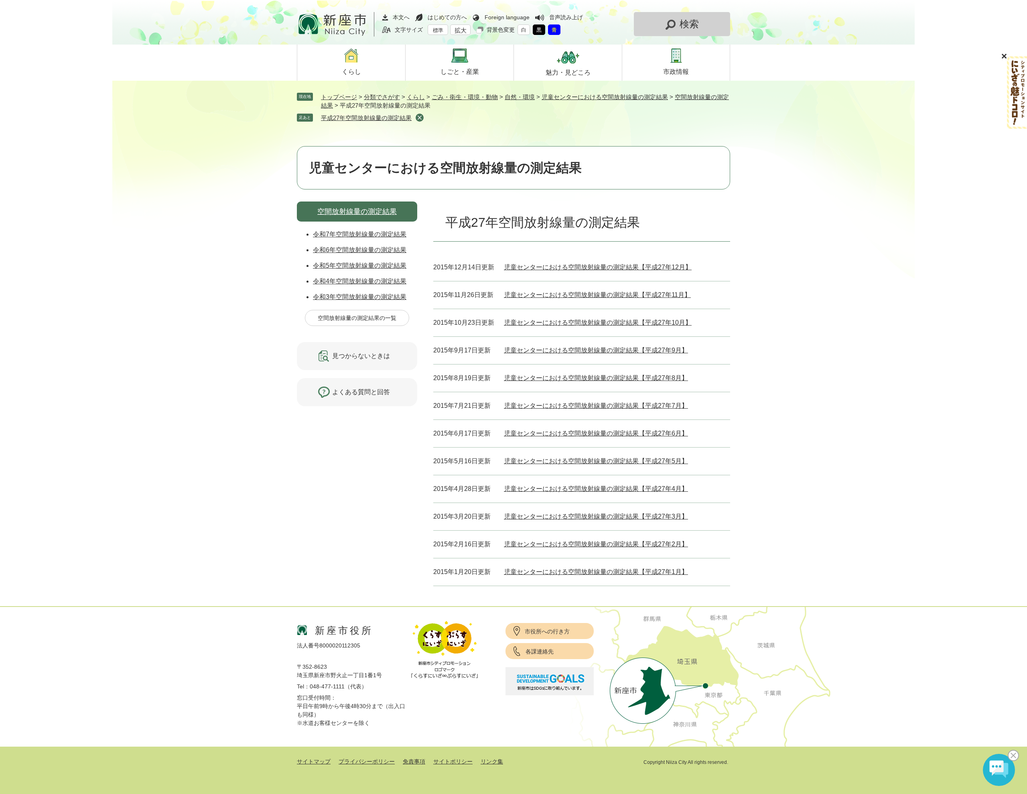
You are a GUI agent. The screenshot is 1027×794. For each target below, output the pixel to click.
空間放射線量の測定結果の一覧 (357, 318)
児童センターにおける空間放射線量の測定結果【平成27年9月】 (596, 350)
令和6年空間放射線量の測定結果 (359, 249)
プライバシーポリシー (367, 761)
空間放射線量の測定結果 (357, 212)
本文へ (401, 17)
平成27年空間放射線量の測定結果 (366, 117)
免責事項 (414, 761)
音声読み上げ (566, 17)
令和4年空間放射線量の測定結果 (359, 281)
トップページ (339, 97)
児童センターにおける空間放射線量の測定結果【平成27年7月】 (596, 405)
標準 (438, 30)
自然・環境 (520, 97)
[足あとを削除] (420, 118)
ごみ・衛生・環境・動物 (465, 97)
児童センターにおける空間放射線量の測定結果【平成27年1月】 (596, 571)
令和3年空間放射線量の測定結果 (359, 296)
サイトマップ (314, 761)
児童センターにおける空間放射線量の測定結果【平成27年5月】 (596, 461)
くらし (416, 97)
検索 (689, 23)
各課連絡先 (540, 651)
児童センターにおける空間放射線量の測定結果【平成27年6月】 (596, 433)
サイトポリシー (453, 761)
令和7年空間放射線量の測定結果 (359, 234)
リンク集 (492, 761)
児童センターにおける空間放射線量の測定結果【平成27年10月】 (598, 322)
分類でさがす (382, 97)
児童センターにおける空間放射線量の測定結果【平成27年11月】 (597, 294)
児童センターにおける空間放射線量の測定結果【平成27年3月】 (596, 516)
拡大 (461, 30)
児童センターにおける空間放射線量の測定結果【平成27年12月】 (598, 267)
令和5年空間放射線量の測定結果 (359, 265)
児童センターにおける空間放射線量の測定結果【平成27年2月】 (596, 544)
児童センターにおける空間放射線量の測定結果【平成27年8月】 (596, 378)
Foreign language (507, 17)
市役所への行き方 (547, 631)
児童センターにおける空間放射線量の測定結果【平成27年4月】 (596, 488)
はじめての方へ (447, 17)
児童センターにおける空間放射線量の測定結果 (605, 97)
